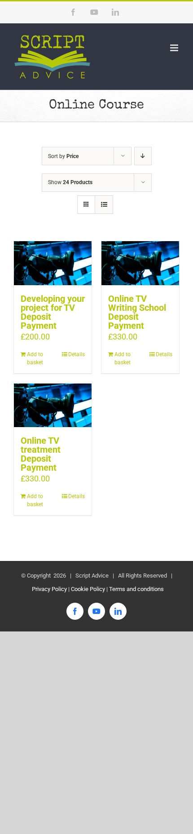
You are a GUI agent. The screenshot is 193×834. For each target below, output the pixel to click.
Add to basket (35, 358)
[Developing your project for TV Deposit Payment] (53, 263)
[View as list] (104, 204)
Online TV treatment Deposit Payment (41, 454)
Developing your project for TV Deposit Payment (53, 312)
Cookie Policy (88, 589)
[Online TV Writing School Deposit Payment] (140, 263)
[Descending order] (143, 156)
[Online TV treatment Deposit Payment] (53, 405)
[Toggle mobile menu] (175, 48)
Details (76, 354)
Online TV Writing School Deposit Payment (137, 312)
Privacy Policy (49, 589)
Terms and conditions (136, 589)
